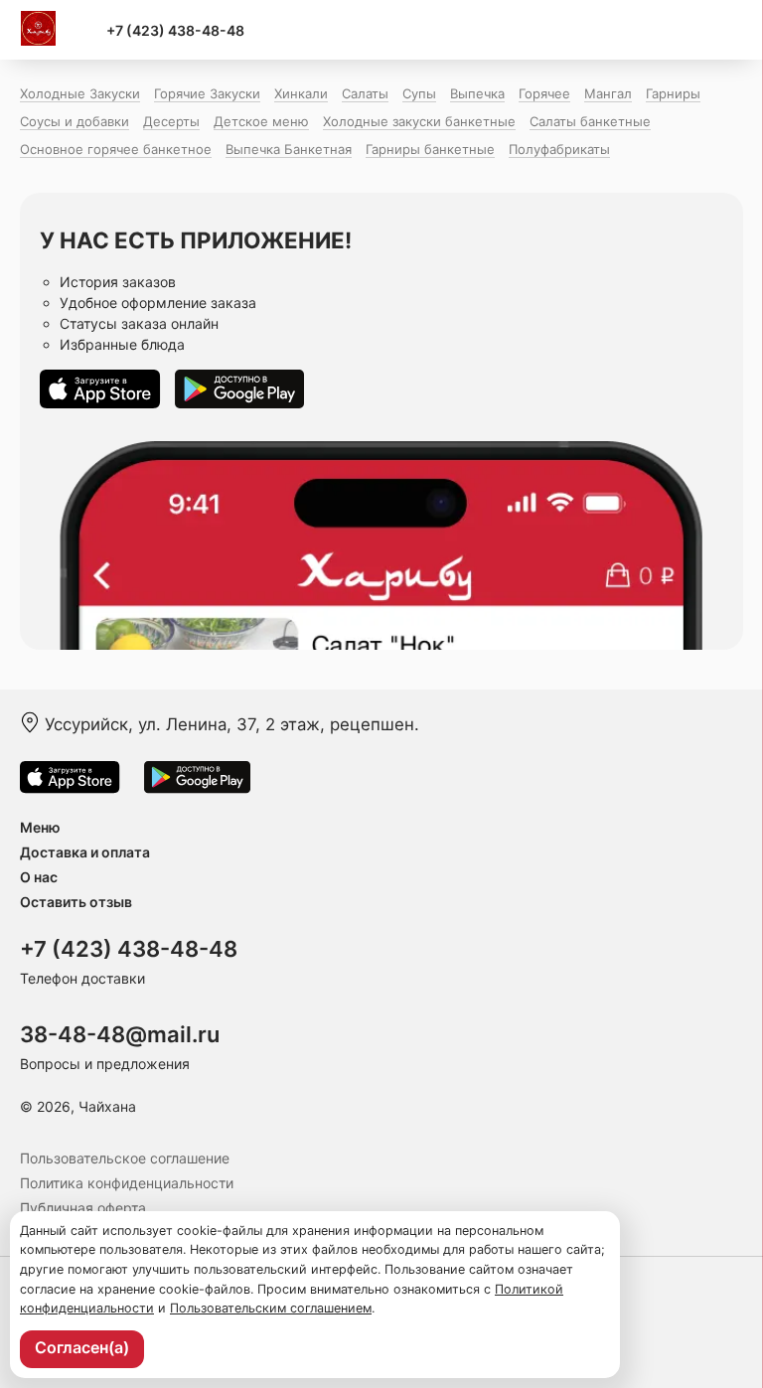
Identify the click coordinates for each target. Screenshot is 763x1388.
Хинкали (301, 93)
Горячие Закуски (207, 93)
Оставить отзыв (76, 901)
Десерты (171, 121)
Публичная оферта (83, 1207)
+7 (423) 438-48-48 (175, 30)
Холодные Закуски (80, 93)
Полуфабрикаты (559, 149)
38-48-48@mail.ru (120, 1034)
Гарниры (673, 93)
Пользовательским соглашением (271, 1308)
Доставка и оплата (85, 852)
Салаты (365, 93)
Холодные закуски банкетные (419, 121)
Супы (419, 93)
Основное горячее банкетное (116, 149)
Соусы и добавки (74, 121)
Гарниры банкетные (430, 149)
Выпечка (477, 93)
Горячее (544, 93)
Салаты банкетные (590, 121)
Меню (40, 827)
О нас (39, 876)
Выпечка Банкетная (289, 149)
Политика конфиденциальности (126, 1182)
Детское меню (261, 121)
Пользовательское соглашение (124, 1158)
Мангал (608, 93)
